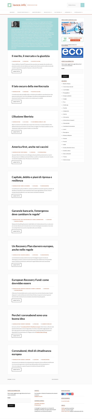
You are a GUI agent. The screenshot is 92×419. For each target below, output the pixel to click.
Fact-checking (57, 12)
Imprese (65, 114)
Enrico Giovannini (25, 185)
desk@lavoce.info (38, 396)
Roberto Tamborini (36, 288)
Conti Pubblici (66, 89)
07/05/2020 (35, 254)
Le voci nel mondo (65, 401)
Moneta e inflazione (67, 135)
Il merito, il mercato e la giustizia (31, 55)
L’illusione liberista (22, 116)
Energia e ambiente (67, 95)
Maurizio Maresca (25, 254)
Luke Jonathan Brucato (26, 219)
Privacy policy (37, 405)
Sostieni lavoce (77, 12)
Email (63, 68)
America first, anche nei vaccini (30, 146)
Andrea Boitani (16, 61)
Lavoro (64, 129)
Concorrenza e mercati (37, 121)
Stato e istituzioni (67, 153)
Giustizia (65, 108)
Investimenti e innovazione (69, 126)
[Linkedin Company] (70, 394)
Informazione (66, 117)
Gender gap (65, 105)
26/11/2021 (25, 121)
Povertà (65, 141)
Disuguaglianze (66, 92)
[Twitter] (65, 394)
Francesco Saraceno (26, 288)
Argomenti (12, 12)
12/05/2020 (49, 219)
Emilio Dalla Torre (65, 411)
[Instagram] (67, 394)
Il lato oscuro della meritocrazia (30, 86)
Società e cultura (36, 61)
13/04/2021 (32, 152)
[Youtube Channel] (72, 394)
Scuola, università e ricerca (69, 147)
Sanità (64, 144)
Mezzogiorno (66, 132)
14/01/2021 (35, 185)
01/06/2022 (25, 61)
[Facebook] (62, 394)
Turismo (65, 156)
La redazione (67, 12)
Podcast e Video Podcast (22, 12)
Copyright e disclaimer (39, 403)
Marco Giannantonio (38, 219)
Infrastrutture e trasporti (68, 120)
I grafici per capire (36, 12)
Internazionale (42, 152)
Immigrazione (66, 111)
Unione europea (45, 185)
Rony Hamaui (24, 152)
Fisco (64, 102)
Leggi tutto (16, 71)
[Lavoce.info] (17, 5)
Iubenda (63, 409)
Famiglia (65, 98)
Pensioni (65, 138)
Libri (45, 121)
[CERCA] (82, 5)
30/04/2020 (46, 288)
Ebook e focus (47, 12)
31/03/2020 (36, 359)
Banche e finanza (19, 221)
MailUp (63, 408)
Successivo (55, 379)
